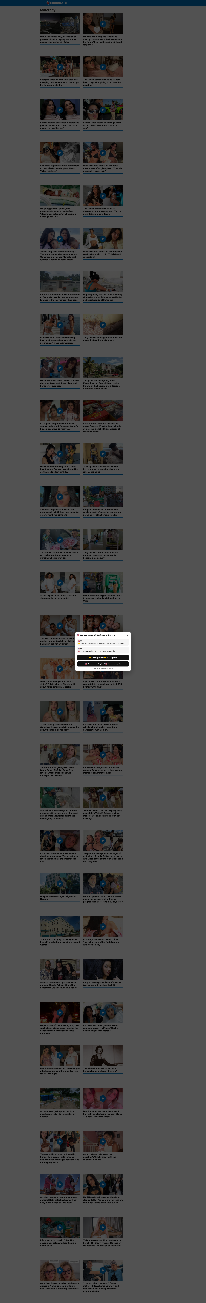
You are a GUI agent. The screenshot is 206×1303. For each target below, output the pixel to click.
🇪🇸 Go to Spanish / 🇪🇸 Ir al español (103, 657)
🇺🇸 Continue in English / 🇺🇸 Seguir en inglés (103, 664)
